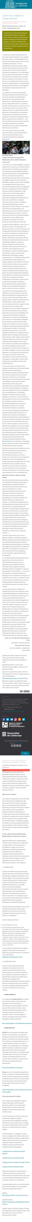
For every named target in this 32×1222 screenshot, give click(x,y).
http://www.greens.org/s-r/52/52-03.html (15, 678)
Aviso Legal (19, 743)
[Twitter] (8, 719)
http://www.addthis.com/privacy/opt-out (15, 1195)
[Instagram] (16, 719)
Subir (25, 753)
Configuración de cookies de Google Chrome (16, 1162)
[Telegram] (12, 719)
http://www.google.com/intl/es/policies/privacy (17, 1023)
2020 (21, 691)
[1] (12, 204)
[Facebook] (4, 719)
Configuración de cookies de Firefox (13, 1158)
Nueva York (5, 441)
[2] (25, 222)
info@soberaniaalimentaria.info (14, 712)
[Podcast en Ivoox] (20, 719)
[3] (6, 435)
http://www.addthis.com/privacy (12, 1068)
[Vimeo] (24, 719)
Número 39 (26, 691)
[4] (8, 485)
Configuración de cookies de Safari (13, 1167)
